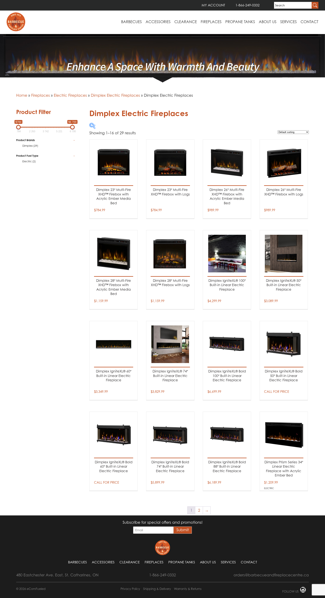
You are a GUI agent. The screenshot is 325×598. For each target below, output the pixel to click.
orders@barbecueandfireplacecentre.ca (271, 575)
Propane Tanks (240, 22)
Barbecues (131, 22)
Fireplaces (211, 22)
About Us (267, 22)
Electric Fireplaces (70, 95)
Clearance (185, 22)
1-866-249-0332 (247, 5)
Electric (29, 161)
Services (288, 22)
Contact (309, 22)
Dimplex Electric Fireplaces (115, 95)
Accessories (158, 22)
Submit (182, 530)
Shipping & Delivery (157, 589)
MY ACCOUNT (213, 5)
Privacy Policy (130, 589)
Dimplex (30, 145)
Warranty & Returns (187, 589)
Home (21, 95)
